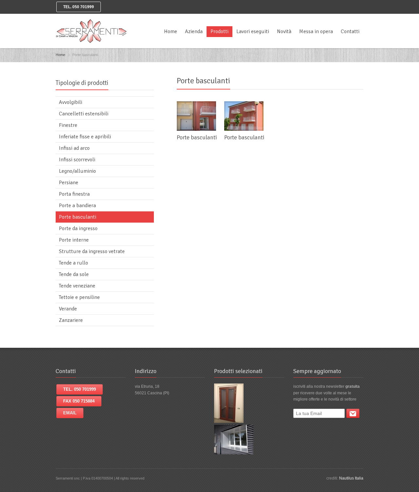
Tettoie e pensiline (79, 297)
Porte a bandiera (77, 205)
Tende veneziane (77, 286)
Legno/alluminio (77, 171)
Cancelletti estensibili (83, 113)
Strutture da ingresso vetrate (92, 251)
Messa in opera (316, 31)
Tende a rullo (73, 263)
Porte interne (74, 240)
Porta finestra (74, 194)
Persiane (68, 182)
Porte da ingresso (78, 228)
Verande (68, 308)
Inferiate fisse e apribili (85, 136)
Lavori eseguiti (252, 31)
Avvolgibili (70, 102)
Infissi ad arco (74, 148)
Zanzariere (71, 320)
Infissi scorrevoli (77, 159)
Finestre (68, 125)
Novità (284, 31)
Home (170, 31)
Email (70, 412)
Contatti (350, 31)
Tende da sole (74, 274)
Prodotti (219, 31)
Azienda (194, 31)
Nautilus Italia (351, 478)
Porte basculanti (197, 137)
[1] (352, 413)
